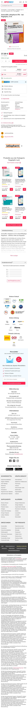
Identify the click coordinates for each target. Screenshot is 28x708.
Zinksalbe (17, 530)
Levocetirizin (18, 513)
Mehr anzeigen (14, 255)
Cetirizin (17, 511)
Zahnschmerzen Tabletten (6, 493)
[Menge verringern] (2, 61)
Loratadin (17, 515)
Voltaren (17, 485)
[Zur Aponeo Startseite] (8, 2)
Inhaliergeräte (4, 536)
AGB (2, 546)
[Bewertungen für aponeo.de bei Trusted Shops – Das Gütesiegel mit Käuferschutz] (7, 300)
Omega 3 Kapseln (5, 513)
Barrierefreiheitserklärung (14, 550)
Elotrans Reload (4, 503)
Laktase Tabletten (5, 515)
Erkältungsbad (4, 532)
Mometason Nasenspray (20, 509)
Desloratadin (18, 517)
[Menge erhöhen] (9, 61)
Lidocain (17, 493)
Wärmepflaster (18, 479)
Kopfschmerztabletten (6, 479)
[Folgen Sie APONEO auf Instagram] (18, 461)
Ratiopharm (17, 109)
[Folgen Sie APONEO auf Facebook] (10, 461)
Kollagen (3, 509)
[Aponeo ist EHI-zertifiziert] (14, 301)
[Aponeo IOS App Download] (9, 469)
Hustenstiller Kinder (5, 538)
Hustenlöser (4, 528)
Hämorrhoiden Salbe (19, 487)
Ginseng (3, 517)
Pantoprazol (17, 532)
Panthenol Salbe (18, 538)
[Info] (25, 82)
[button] (10, 47)
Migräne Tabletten (5, 481)
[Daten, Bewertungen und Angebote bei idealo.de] (21, 307)
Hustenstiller (4, 526)
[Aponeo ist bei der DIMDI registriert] (21, 301)
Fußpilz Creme (18, 534)
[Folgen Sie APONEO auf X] (14, 461)
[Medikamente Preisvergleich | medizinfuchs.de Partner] (6, 312)
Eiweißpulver (4, 505)
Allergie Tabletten (19, 505)
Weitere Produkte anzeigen (14, 225)
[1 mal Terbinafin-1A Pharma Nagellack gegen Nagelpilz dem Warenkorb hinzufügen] (11, 217)
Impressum (4, 548)
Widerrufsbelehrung (10, 546)
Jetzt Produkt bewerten (14, 281)
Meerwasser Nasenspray (6, 534)
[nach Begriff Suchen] (25, 5)
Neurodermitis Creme (20, 528)
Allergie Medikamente (20, 503)
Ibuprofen (3, 487)
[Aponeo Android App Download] (18, 469)
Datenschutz (12, 548)
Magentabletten (18, 491)
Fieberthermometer (19, 526)
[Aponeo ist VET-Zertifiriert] (7, 307)
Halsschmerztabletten (6, 530)
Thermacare (17, 483)
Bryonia (16, 540)
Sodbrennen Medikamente (21, 481)
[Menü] (2, 2)
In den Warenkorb (19, 61)
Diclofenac (3, 485)
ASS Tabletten (4, 483)
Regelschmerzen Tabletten (7, 491)
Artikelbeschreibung (7, 230)
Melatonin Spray (4, 507)
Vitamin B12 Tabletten (6, 511)
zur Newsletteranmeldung (14, 383)
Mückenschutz (18, 536)
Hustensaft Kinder (5, 540)
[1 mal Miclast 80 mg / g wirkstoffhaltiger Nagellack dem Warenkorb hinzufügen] (11, 189)
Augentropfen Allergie (20, 507)
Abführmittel (18, 489)
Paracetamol (4, 489)
